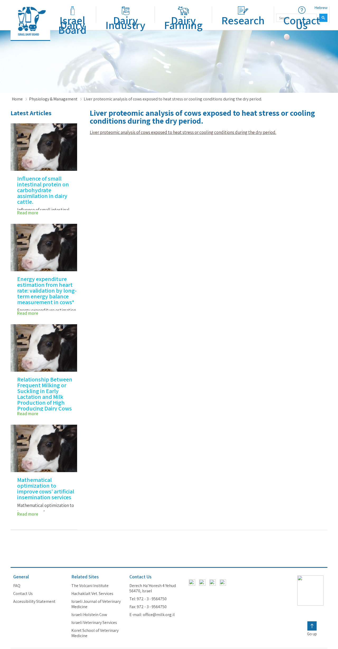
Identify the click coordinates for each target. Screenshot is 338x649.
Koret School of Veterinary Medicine (95, 633)
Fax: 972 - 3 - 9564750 (148, 606)
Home (17, 99)
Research (243, 20)
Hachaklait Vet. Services (92, 593)
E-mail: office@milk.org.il (152, 614)
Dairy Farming (183, 22)
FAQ (16, 585)
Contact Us (301, 22)
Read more (27, 213)
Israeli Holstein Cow (89, 614)
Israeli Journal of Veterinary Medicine (96, 604)
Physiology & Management (53, 99)
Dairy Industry (125, 22)
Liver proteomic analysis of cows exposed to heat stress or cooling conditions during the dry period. (183, 132)
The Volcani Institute (90, 585)
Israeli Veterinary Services (94, 622)
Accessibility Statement (34, 601)
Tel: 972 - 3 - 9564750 (148, 599)
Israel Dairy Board (72, 25)
